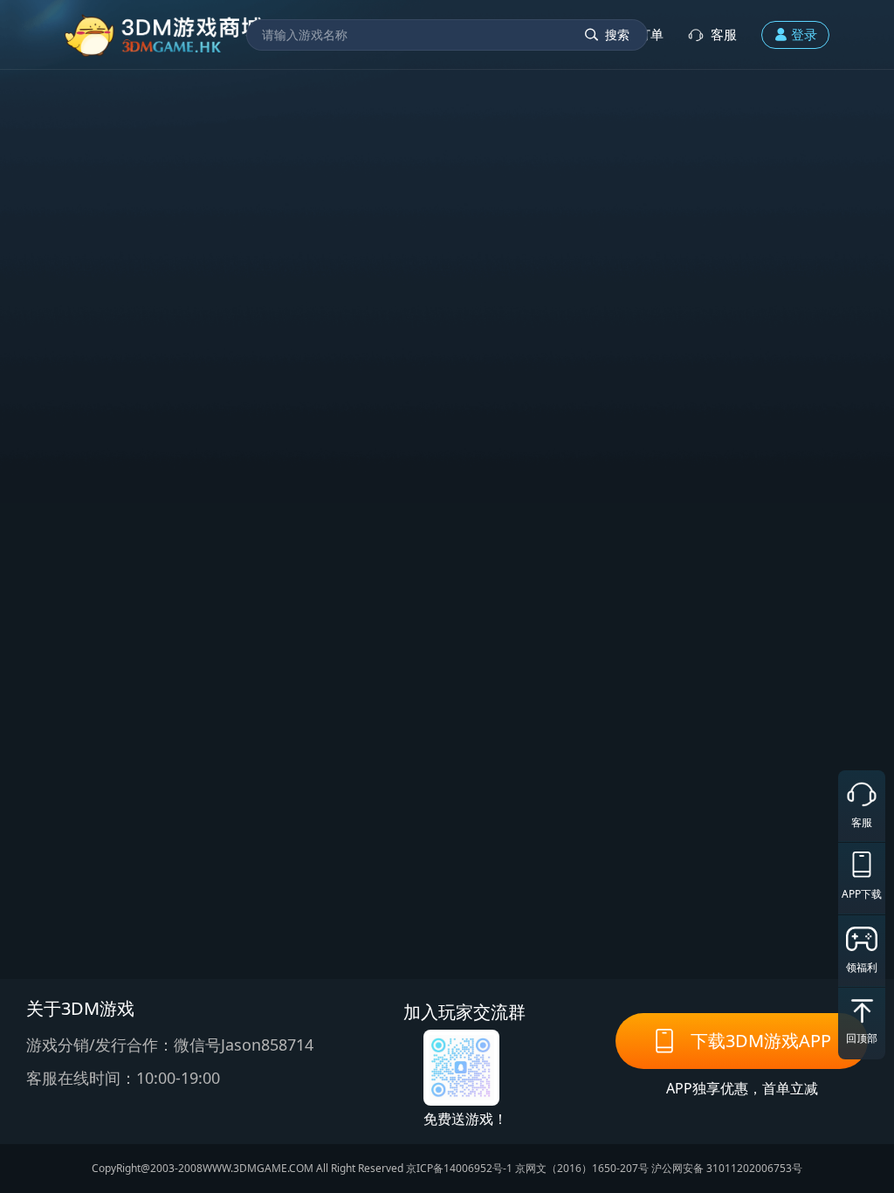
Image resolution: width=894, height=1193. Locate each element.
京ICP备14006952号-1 (459, 1168)
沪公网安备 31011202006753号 (726, 1168)
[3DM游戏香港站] (165, 34)
